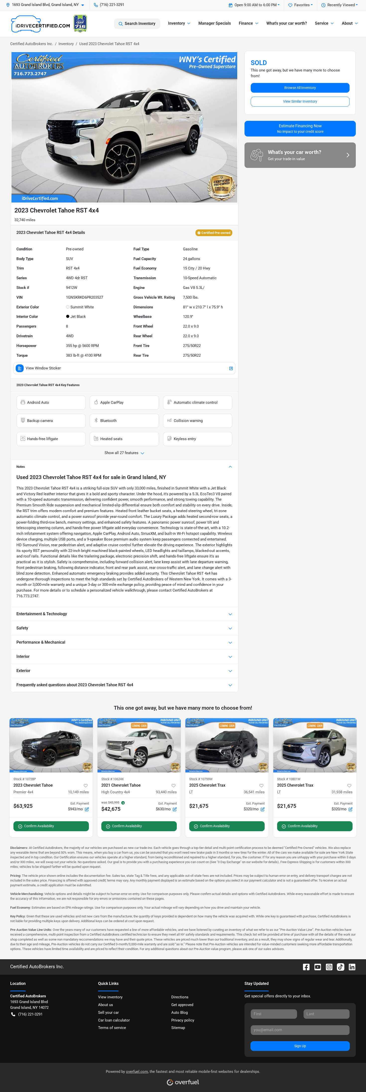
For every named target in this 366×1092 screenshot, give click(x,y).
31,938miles (342, 792)
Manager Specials (214, 23)
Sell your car (108, 1012)
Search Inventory (140, 23)
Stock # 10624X (112, 779)
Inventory (66, 44)
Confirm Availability (39, 826)
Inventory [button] (176, 23)
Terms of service (112, 1027)
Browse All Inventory (300, 88)
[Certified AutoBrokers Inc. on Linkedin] (350, 966)
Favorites (302, 5)
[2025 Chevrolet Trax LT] (227, 745)
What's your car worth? (286, 23)
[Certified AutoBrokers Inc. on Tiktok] (338, 966)
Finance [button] (246, 23)
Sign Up (300, 1046)
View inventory (110, 997)
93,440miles (166, 792)
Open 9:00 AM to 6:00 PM (256, 5)
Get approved (182, 1005)
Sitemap (178, 1027)
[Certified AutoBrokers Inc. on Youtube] (315, 966)
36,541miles (254, 792)
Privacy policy (182, 1020)
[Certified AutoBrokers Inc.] (49, 23)
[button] (47, 5)
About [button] (347, 23)
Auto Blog (179, 1012)
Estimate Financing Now (300, 129)
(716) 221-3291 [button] (112, 4)
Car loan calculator (114, 1020)
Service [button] (321, 23)
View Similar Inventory (300, 101)
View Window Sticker (43, 368)
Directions (179, 997)
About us (105, 1005)
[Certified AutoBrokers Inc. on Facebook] (304, 966)
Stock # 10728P (24, 779)
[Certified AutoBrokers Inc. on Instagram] (327, 966)
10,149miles (78, 792)
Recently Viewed (341, 5)
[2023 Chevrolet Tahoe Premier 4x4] (51, 745)
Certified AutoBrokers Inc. (31, 44)
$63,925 (23, 806)
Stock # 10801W (289, 779)
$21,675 (198, 806)
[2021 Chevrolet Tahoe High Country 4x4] (139, 745)
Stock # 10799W (201, 779)
